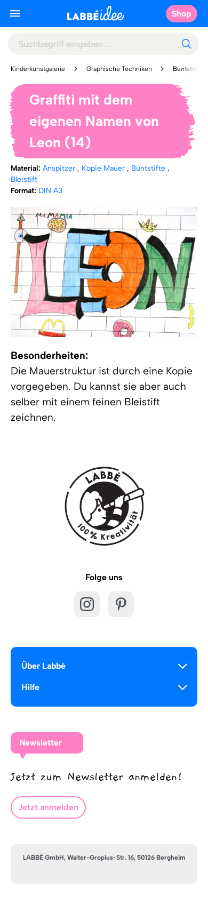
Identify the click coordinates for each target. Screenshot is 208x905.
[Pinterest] (121, 604)
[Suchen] (186, 44)
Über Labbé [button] (43, 666)
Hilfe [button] (30, 687)
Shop (181, 14)
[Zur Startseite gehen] (96, 13)
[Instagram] (87, 604)
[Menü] (15, 13)
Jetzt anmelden (48, 807)
